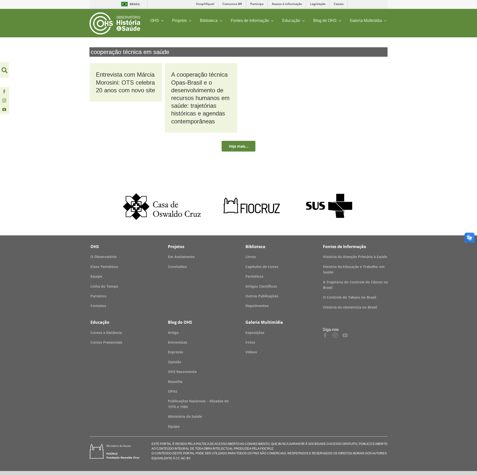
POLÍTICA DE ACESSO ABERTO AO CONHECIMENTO (232, 444)
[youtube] (4, 109)
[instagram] (4, 101)
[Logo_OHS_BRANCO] (114, 14)
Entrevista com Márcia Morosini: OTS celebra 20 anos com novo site (125, 82)
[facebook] (4, 92)
